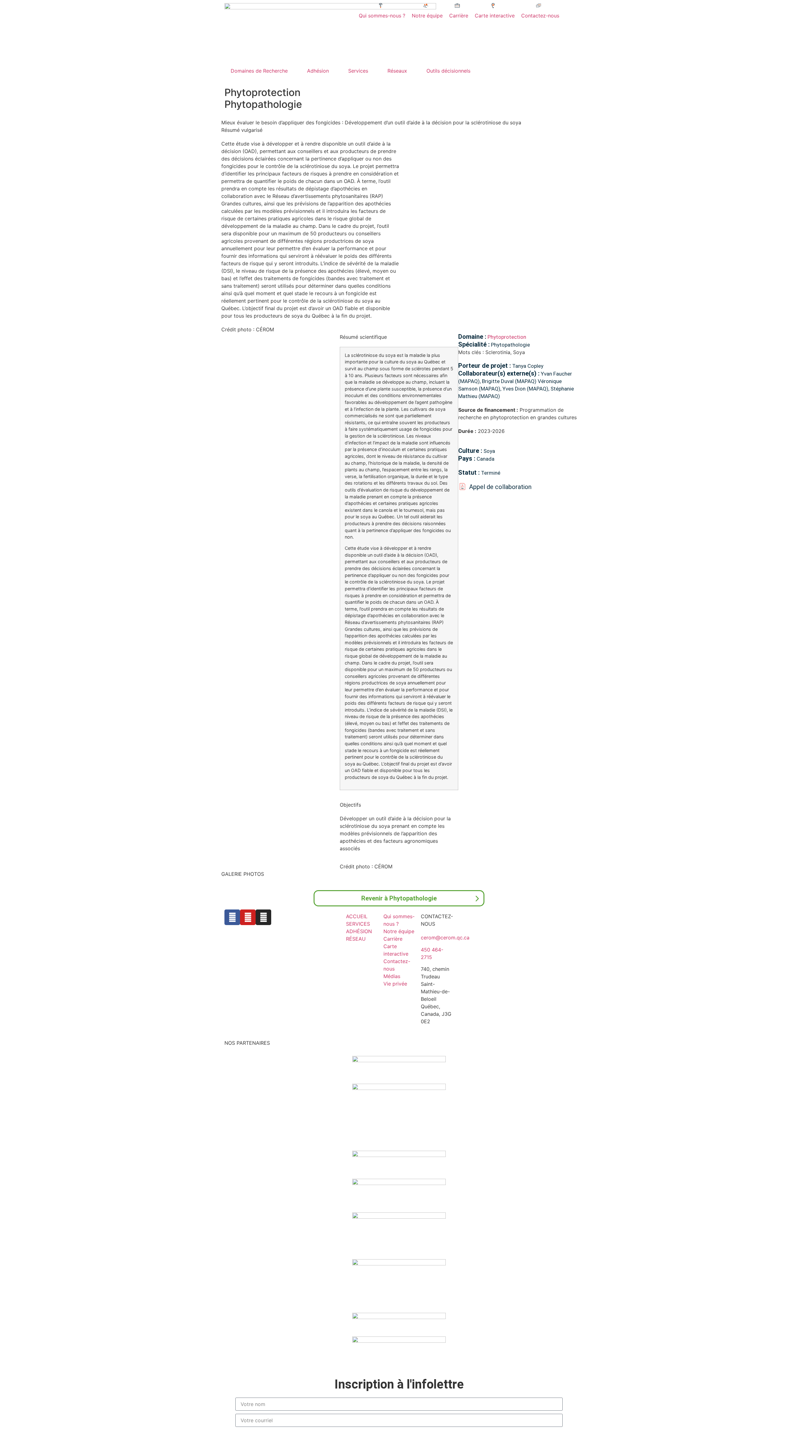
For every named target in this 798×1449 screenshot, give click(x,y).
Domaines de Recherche (259, 71)
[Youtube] (248, 917)
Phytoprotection (507, 337)
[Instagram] (263, 917)
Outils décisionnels (448, 71)
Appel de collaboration (500, 487)
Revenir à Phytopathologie (399, 898)
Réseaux (397, 71)
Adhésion (318, 71)
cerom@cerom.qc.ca (445, 937)
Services (358, 71)
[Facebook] (232, 917)
